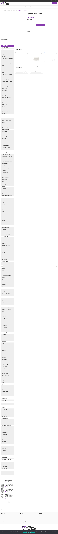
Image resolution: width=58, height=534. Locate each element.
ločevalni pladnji (4, 446)
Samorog (3, 273)
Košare (3, 202)
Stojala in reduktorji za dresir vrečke (7, 195)
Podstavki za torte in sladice (5, 129)
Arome (3, 343)
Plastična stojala (4, 450)
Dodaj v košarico (41, 24)
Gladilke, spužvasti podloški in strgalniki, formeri (7, 59)
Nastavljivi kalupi (4, 389)
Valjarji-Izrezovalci (4, 443)
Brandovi (10, 6)
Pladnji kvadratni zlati (5, 323)
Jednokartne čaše (4, 468)
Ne (28, 532)
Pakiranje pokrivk (4, 409)
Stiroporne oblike (4, 455)
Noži (2, 300)
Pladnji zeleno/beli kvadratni (6, 140)
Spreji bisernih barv (4, 181)
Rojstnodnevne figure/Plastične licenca (7, 234)
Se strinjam (25, 532)
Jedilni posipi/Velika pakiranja (6, 250)
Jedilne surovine (4, 341)
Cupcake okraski (4, 238)
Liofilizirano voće (4, 359)
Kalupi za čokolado (4, 67)
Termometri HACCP (4, 457)
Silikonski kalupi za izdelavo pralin (6, 99)
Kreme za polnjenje (4, 357)
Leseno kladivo (4, 427)
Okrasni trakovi (4, 229)
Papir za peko (4, 316)
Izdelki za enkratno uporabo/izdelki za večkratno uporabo (7, 460)
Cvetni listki (3, 204)
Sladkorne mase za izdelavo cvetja (7, 127)
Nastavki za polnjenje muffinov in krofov (7, 209)
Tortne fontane (4, 423)
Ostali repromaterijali (5, 364)
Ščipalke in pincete (4, 104)
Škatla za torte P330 (47, 54)
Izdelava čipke (4, 115)
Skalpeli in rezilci (4, 102)
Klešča (3, 72)
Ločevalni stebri (4, 448)
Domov (2, 6)
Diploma (3, 266)
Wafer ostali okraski (4, 259)
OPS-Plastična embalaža (5, 336)
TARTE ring (3, 106)
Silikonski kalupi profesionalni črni (6, 97)
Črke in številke (4, 56)
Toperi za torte (4, 402)
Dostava (15, 6)
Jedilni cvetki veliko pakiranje (6, 245)
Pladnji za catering (4, 327)
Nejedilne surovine (4, 398)
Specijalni (3, 220)
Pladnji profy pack (4, 325)
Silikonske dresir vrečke (5, 193)
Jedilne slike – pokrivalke (5, 261)
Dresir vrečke (3, 186)
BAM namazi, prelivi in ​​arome (6, 293)
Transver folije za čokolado (5, 414)
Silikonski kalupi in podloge (5, 95)
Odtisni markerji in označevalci (6, 79)
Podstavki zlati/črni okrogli (5, 145)
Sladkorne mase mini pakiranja (6, 124)
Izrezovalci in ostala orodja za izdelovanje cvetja (8, 64)
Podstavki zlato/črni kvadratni (6, 147)
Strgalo (3, 439)
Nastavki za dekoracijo (5, 197)
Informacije (24, 6)
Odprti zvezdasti (4, 213)
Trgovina (6, 6)
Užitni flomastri (4, 170)
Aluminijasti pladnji (4, 466)
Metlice (3, 298)
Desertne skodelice (4, 334)
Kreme (3, 355)
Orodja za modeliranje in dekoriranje (7, 81)
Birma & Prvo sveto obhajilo (5, 227)
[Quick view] (24, 72)
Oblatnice (3, 252)
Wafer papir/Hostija (4, 416)
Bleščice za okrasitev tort (5, 177)
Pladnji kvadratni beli (5, 318)
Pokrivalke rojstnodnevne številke (6, 275)
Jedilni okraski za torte (5, 236)
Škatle (3, 311)
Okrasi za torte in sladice (5, 225)
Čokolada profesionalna (5, 47)
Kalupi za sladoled (4, 70)
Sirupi (3, 371)
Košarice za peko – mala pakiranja (6, 309)
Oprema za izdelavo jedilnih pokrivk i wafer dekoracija (7, 406)
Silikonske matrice (4, 88)
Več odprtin (3, 216)
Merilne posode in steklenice (6, 430)
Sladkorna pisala (4, 179)
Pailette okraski (4, 254)
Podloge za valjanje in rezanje (6, 83)
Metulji (3, 270)
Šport (3, 279)
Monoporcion (4, 138)
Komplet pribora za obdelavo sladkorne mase (7, 75)
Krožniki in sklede (4, 464)
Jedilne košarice (4, 348)
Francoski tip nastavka (5, 200)
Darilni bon (3, 473)
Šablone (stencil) (4, 113)
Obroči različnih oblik (5, 391)
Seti (2, 218)
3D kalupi (3, 51)
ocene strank (32, 14)
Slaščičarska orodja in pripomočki (6, 425)
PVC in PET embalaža (14, 10)
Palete (3, 302)
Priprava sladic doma (5, 366)
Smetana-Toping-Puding (5, 375)
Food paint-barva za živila (5, 168)
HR (33, 7)
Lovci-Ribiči (3, 268)
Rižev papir (3, 368)
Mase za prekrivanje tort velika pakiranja (7, 118)
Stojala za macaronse (5, 452)
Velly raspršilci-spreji (5, 184)
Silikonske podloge (4, 90)
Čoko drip (3, 165)
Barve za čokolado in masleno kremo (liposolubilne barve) (7, 162)
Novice (20, 6)
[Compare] (26, 72)
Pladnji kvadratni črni (5, 320)
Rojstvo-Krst (3, 277)
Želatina (3, 380)
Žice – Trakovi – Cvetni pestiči (6, 111)
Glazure (3, 345)
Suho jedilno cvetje (4, 257)
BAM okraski (3, 295)
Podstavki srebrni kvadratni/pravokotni (7, 143)
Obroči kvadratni (4, 393)
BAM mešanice (4, 291)
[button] (52, 1)
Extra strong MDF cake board (6, 136)
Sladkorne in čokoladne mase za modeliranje (6, 121)
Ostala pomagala (4, 434)
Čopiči (3, 54)
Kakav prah (3, 352)
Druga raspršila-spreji (5, 172)
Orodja (2, 49)
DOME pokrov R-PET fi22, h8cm (35, 66)
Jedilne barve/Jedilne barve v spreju (6, 152)
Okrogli (3, 211)
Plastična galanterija (7, 10)
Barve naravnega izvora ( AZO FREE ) (7, 156)
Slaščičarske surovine (5, 373)
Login (44, 0)
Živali (2, 286)
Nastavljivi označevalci (5, 432)
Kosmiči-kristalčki (4, 241)
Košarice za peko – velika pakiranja (7, 307)
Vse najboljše (4, 284)
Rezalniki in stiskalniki (5, 86)
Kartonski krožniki (4, 131)
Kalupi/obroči (3, 384)
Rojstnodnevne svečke (5, 418)
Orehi (3, 382)
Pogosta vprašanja (4, 521)
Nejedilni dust (4, 400)
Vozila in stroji (4, 282)
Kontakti (30, 6)
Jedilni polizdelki (4, 350)
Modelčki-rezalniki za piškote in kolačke (7, 396)
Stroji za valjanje (4, 441)
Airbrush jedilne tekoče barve (6, 154)
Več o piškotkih (32, 532)
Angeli (3, 263)
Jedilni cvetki (4, 243)
